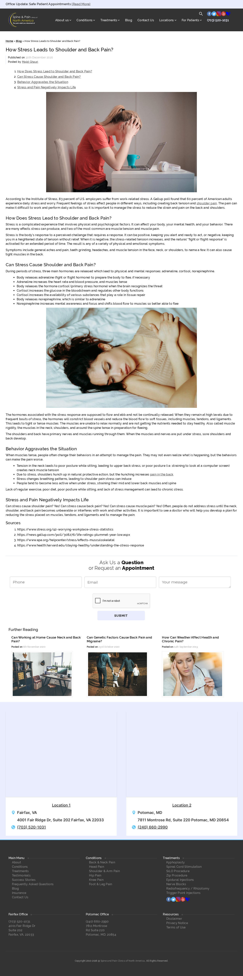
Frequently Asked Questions (33, 884)
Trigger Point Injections (183, 893)
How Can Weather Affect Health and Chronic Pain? (190, 639)
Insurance (19, 893)
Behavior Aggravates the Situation (42, 82)
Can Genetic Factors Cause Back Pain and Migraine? (119, 639)
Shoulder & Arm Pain (104, 871)
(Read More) (81, 4)
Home (9, 41)
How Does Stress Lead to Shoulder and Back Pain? (54, 71)
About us (62, 20)
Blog (128, 20)
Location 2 (181, 805)
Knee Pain (96, 880)
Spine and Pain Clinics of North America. (123, 961)
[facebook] (209, 14)
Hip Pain (95, 875)
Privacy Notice (177, 923)
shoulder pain (207, 203)
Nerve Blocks (176, 884)
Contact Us (145, 20)
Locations (166, 20)
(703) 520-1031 (218, 20)
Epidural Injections (180, 880)
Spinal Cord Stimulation (184, 867)
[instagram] (218, 14)
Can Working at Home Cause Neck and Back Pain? (46, 639)
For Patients (190, 20)
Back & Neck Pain (102, 862)
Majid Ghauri (30, 61)
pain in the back (162, 474)
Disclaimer (174, 918)
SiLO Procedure (177, 871)
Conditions (84, 20)
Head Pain (96, 867)
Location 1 (61, 805)
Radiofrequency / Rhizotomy (188, 888)
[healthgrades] (228, 14)
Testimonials (21, 875)
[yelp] (223, 14)
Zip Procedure (176, 875)
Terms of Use (176, 927)
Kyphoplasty (175, 862)
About (16, 862)
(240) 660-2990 (153, 827)
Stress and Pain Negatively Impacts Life (46, 87)
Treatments (108, 20)
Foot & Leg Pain (100, 884)
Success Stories (24, 880)
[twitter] (214, 14)
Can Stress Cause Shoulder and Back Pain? (49, 76)
